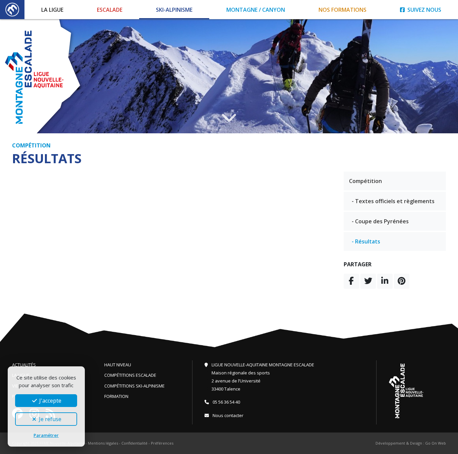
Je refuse (49, 419)
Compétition (365, 181)
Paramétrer (46, 435)
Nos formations (342, 9)
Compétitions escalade (130, 375)
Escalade (109, 9)
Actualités (24, 365)
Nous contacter (227, 415)
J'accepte (49, 400)
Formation (116, 396)
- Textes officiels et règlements (393, 201)
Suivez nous (423, 9)
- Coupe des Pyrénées (380, 221)
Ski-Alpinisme (174, 9)
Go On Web (435, 443)
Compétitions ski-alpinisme (134, 386)
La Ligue (52, 9)
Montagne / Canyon (255, 9)
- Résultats (366, 241)
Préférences (162, 443)
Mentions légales (103, 443)
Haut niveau (117, 365)
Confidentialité (134, 443)
